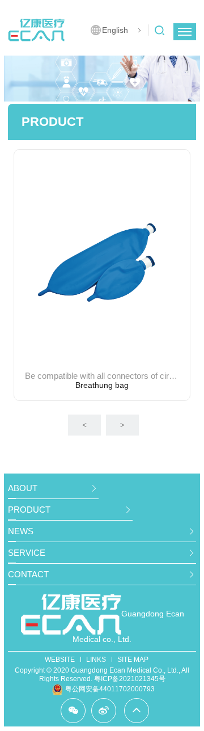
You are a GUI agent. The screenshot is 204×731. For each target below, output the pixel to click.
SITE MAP (132, 660)
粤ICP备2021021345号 (129, 679)
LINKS (96, 660)
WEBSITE (60, 660)
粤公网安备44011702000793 (110, 689)
